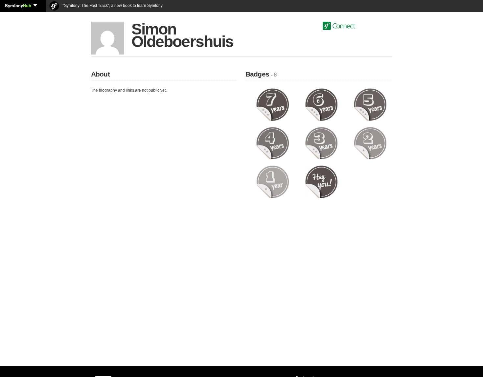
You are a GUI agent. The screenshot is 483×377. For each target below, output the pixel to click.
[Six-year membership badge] (321, 104)
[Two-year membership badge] (370, 143)
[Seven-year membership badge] (272, 104)
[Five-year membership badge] (370, 104)
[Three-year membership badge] (321, 143)
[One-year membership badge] (272, 181)
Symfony (18, 5)
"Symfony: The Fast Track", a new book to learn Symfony (112, 5)
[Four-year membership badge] (272, 143)
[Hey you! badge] (321, 181)
